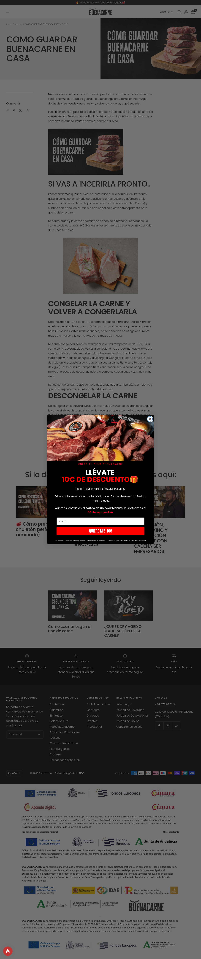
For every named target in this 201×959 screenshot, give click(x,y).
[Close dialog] (150, 419)
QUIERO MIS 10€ (100, 531)
